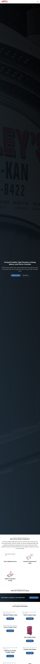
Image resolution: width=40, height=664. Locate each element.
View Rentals (25, 275)
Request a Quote (15, 275)
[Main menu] (38, 2)
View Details (10, 618)
